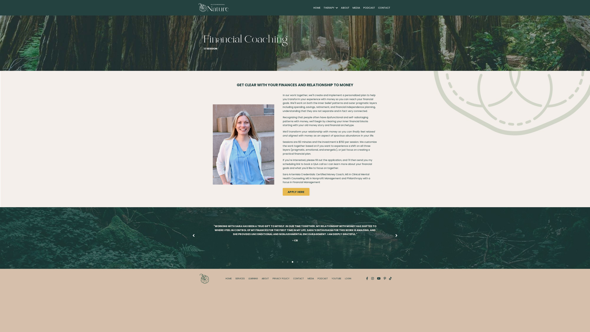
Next (396, 236)
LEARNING (253, 278)
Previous (193, 236)
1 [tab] (282, 261)
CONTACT (384, 8)
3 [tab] (292, 261)
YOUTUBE (336, 278)
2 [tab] (287, 261)
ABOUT (345, 8)
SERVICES (240, 278)
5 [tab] (302, 261)
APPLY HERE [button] (296, 192)
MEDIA (356, 8)
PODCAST (369, 8)
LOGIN (348, 278)
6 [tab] (307, 261)
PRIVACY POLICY (281, 278)
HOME (317, 8)
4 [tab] (297, 261)
